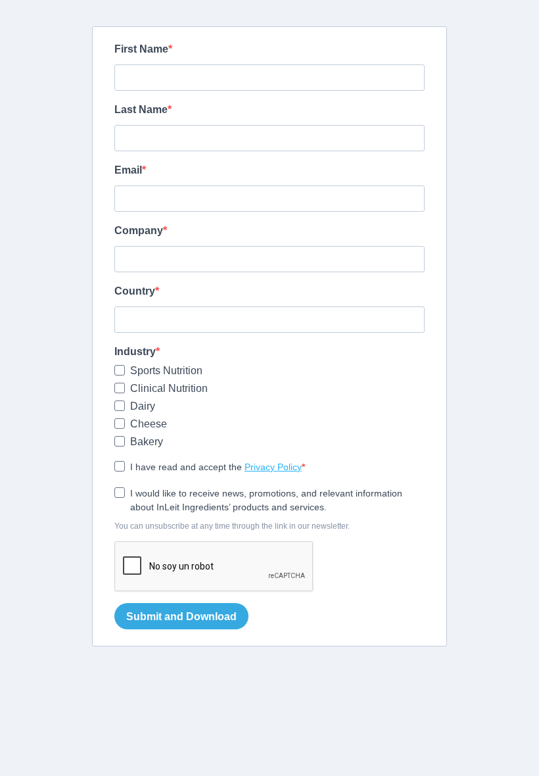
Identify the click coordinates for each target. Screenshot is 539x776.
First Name (141, 49)
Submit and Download (181, 616)
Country (134, 291)
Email (128, 170)
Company (138, 230)
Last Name (141, 109)
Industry (135, 351)
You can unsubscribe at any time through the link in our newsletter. (232, 526)
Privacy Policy (273, 467)
